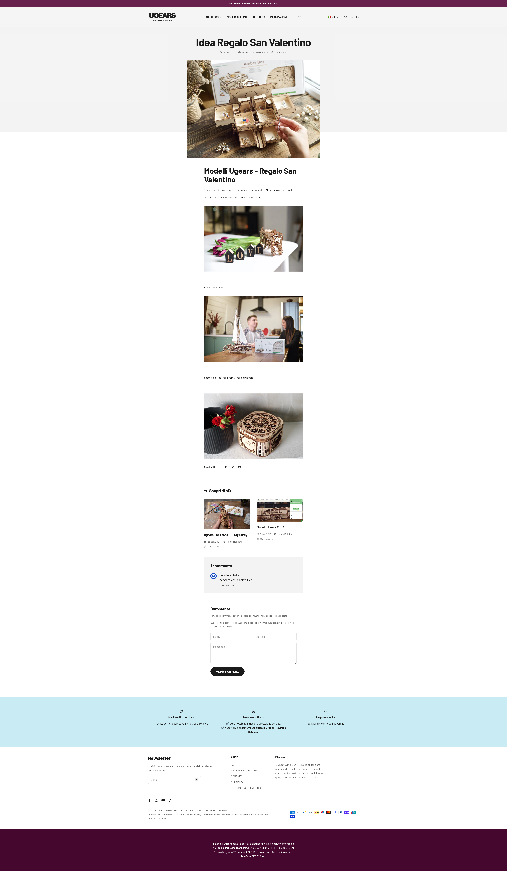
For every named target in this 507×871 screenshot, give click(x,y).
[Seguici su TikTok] (170, 800)
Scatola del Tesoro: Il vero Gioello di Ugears (228, 377)
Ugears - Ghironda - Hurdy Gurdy (225, 535)
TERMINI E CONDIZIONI (244, 770)
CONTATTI (236, 776)
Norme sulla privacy (270, 622)
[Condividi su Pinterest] (232, 467)
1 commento (281, 52)
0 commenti (214, 546)
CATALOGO (212, 17)
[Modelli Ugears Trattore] (253, 239)
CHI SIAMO (259, 17)
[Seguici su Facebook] (149, 800)
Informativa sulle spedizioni (254, 814)
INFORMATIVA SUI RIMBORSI (247, 787)
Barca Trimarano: (214, 287)
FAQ (233, 764)
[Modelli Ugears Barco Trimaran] (253, 329)
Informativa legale (157, 818)
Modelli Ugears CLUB (270, 527)
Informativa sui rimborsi (160, 814)
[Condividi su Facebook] (219, 467)
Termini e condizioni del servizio (221, 814)
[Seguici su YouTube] (163, 800)
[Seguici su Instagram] (156, 800)
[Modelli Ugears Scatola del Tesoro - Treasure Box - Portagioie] (253, 426)
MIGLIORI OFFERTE (237, 17)
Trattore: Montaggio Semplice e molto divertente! (232, 197)
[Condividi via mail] (239, 467)
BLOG (298, 17)
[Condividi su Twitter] (225, 467)
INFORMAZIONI (278, 17)
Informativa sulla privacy (188, 814)
